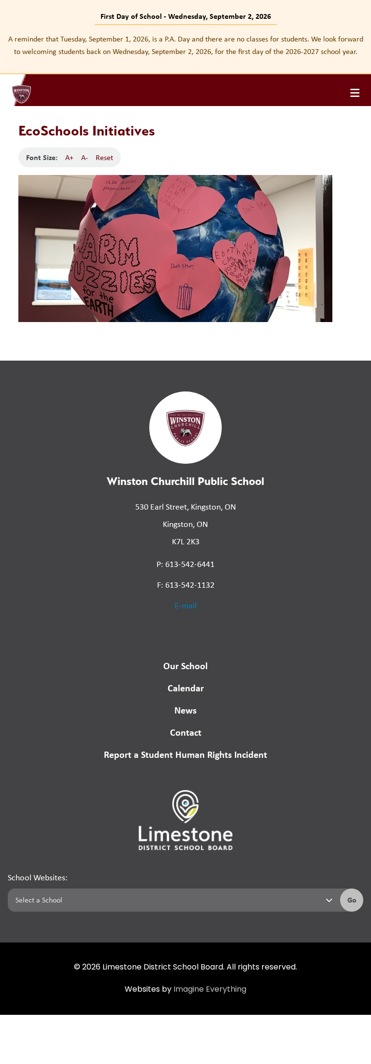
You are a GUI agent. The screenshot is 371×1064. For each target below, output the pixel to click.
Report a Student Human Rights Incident (185, 754)
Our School (185, 665)
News (185, 709)
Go (352, 899)
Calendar (186, 687)
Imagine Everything (209, 990)
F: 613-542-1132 (185, 585)
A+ (69, 157)
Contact (185, 732)
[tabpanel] (185, 45)
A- (84, 157)
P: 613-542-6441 (185, 564)
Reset (104, 157)
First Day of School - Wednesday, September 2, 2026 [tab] (185, 16)
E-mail (185, 605)
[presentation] (354, 93)
